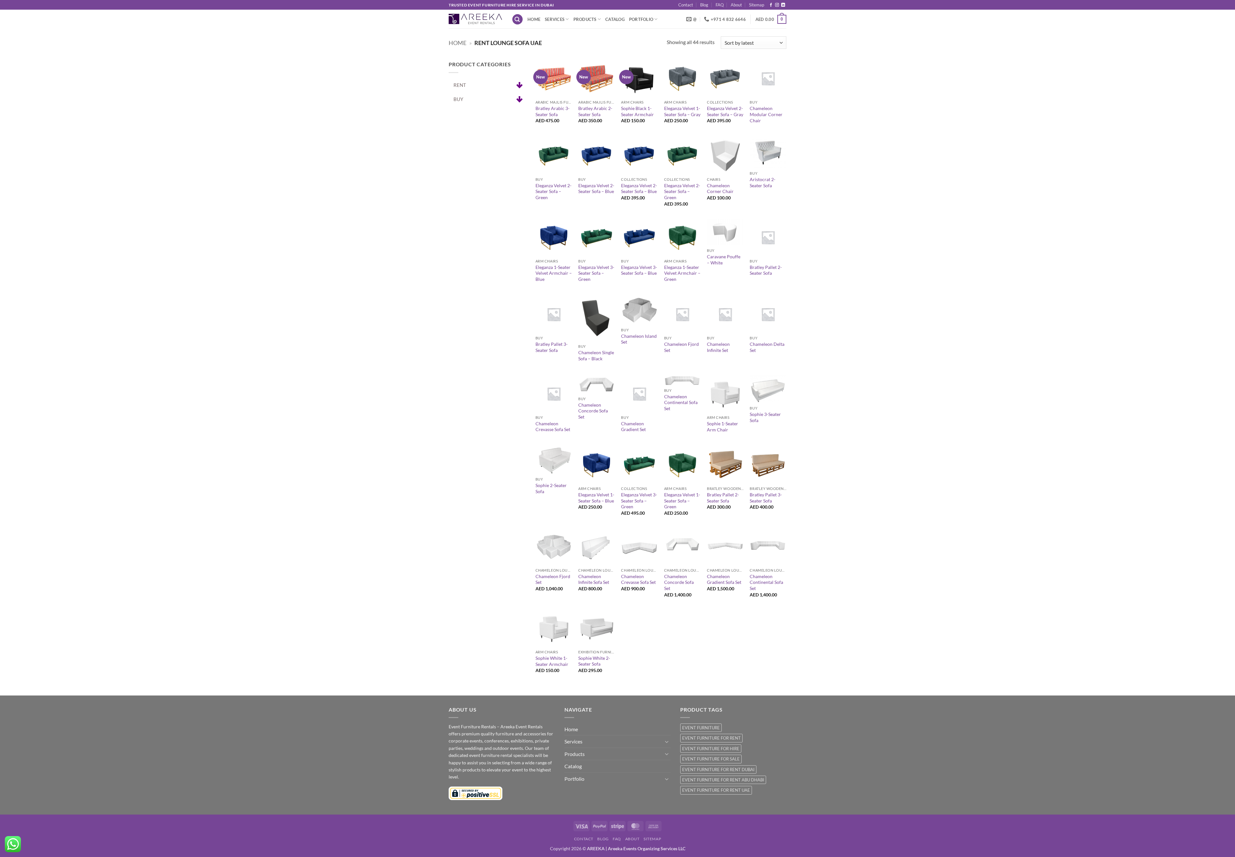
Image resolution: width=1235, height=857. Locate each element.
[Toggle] (667, 741)
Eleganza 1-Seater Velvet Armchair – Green (682, 273)
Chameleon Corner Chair (720, 188)
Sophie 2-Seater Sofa (551, 488)
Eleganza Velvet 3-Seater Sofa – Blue (639, 270)
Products (585, 19)
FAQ (720, 4)
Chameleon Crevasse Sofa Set (552, 426)
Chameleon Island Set (639, 339)
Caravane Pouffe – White (723, 259)
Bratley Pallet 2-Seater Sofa (766, 270)
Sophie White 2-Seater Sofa (594, 661)
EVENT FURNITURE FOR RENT (711, 738)
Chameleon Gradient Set (633, 426)
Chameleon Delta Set (767, 347)
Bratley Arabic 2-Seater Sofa (595, 111)
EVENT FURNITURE (701, 727)
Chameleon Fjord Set (681, 347)
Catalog (615, 19)
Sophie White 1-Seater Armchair (551, 661)
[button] (517, 19)
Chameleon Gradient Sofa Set (724, 579)
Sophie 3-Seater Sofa (765, 417)
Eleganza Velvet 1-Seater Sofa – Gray (682, 111)
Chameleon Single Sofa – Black (596, 355)
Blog (704, 4)
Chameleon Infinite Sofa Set (593, 579)
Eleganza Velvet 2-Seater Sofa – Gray (725, 111)
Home (533, 19)
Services (554, 19)
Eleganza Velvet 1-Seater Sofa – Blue (596, 497)
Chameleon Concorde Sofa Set (593, 410)
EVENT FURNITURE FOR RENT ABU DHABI (723, 779)
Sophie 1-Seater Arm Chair (722, 426)
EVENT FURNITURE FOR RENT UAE (716, 790)
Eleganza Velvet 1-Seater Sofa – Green (682, 500)
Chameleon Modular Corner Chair (766, 114)
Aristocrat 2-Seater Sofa (762, 182)
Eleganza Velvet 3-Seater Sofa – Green (596, 273)
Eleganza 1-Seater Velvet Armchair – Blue (553, 273)
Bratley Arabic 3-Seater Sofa (552, 111)
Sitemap (756, 4)
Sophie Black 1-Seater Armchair (637, 111)
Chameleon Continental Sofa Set (681, 402)
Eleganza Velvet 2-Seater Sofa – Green (553, 191)
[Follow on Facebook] (771, 5)
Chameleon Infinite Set (718, 347)
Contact (685, 4)
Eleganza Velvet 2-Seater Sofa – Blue (596, 188)
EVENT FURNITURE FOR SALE (711, 758)
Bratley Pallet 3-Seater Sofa (551, 347)
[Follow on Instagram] (777, 5)
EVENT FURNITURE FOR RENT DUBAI (718, 769)
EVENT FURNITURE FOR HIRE (710, 748)
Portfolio (641, 19)
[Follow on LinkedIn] (783, 5)
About (736, 4)
